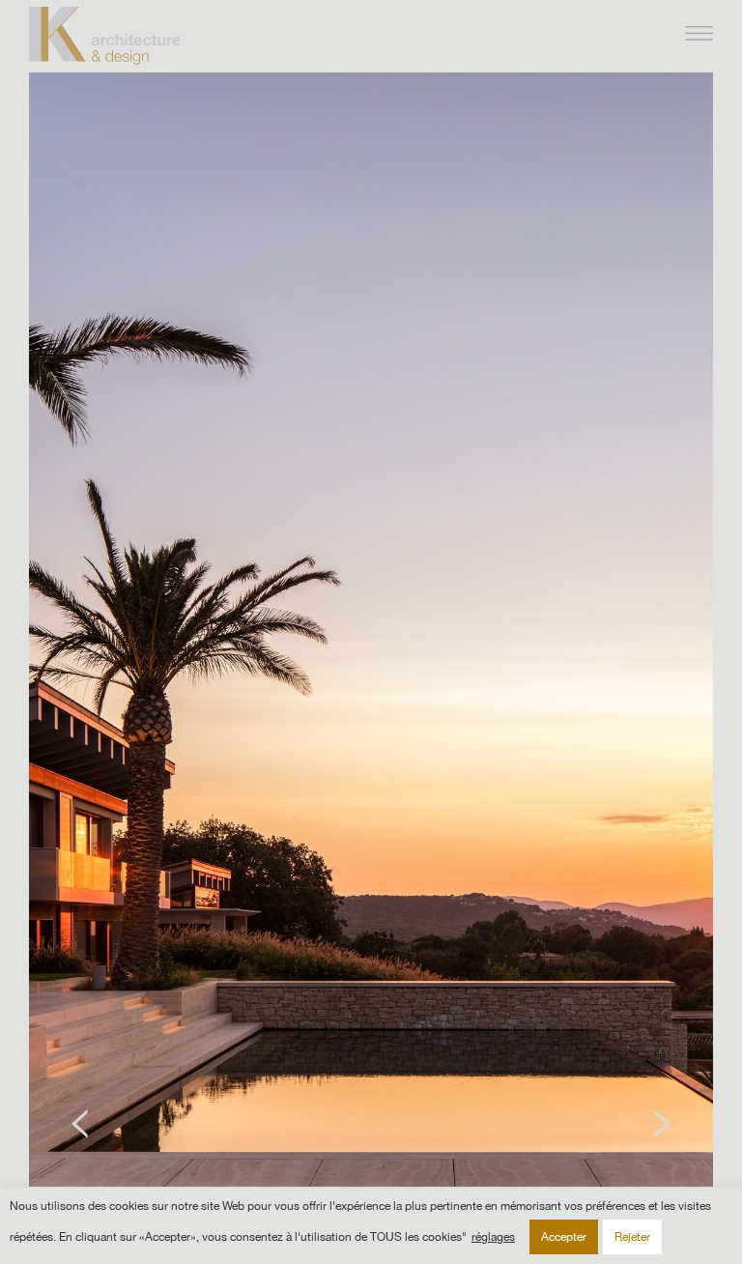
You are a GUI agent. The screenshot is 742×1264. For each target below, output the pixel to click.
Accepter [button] (563, 1237)
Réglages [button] (493, 1237)
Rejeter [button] (632, 1237)
